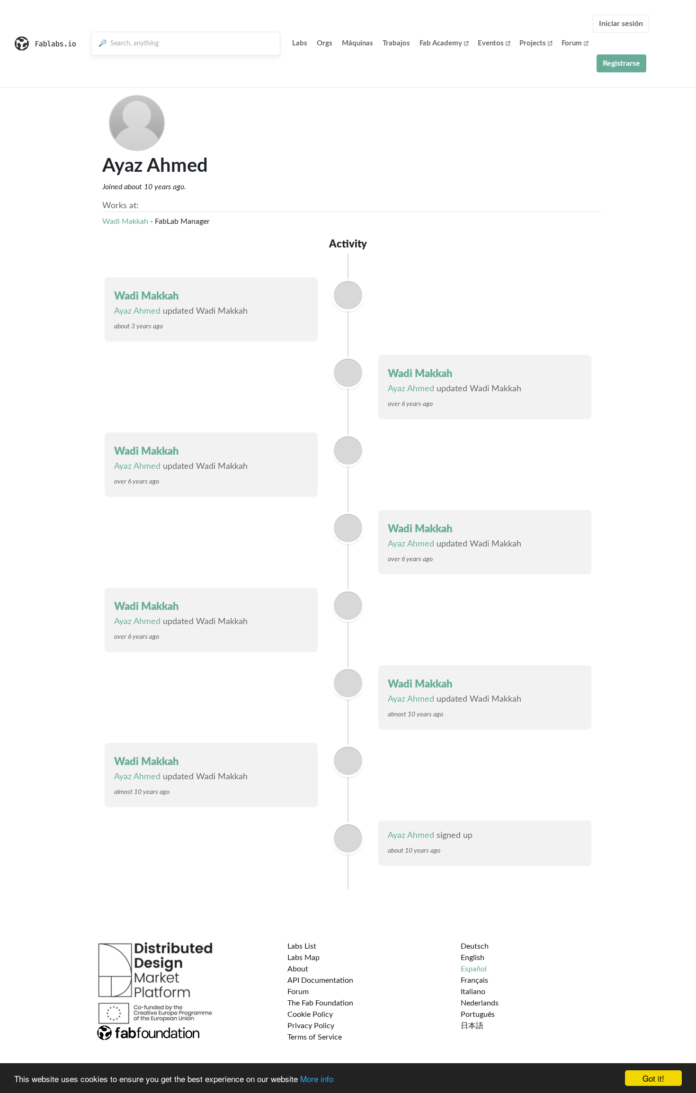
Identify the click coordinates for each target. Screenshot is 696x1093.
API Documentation (320, 980)
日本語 (472, 1026)
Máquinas (357, 43)
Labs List (301, 946)
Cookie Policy (310, 1014)
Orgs (324, 43)
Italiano (473, 992)
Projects (532, 43)
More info (316, 1078)
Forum (572, 43)
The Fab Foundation (320, 1003)
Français (474, 980)
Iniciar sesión (621, 23)
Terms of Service (314, 1037)
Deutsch (475, 946)
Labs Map (303, 957)
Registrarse (621, 63)
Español (474, 969)
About (297, 969)
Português (478, 1014)
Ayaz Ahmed (137, 311)
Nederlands (480, 1003)
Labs (299, 43)
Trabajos (396, 43)
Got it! (653, 1078)
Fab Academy (440, 43)
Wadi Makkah (125, 221)
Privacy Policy (310, 1026)
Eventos (491, 43)
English (472, 957)
